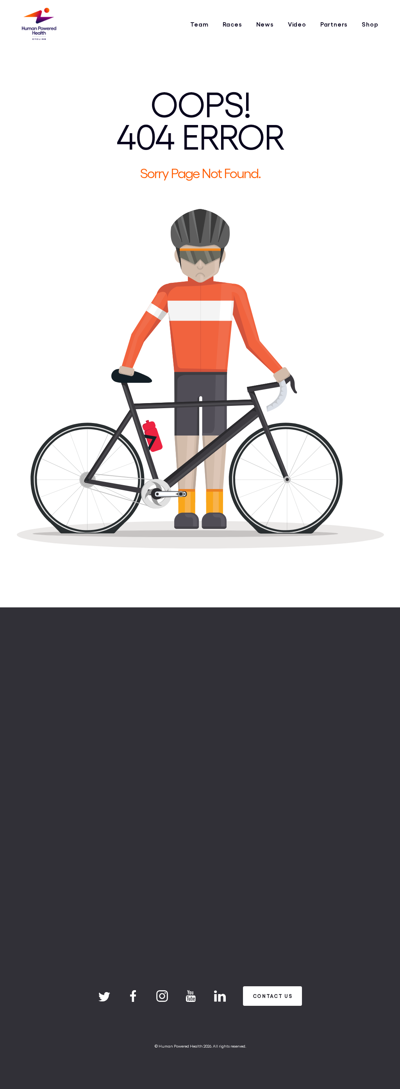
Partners (334, 24)
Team (199, 24)
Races (232, 24)
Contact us (273, 996)
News (265, 24)
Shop (370, 24)
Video (297, 24)
